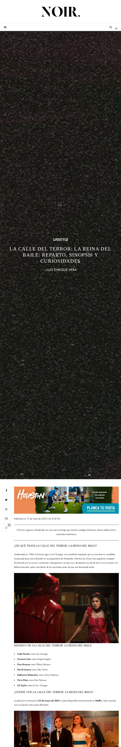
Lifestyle (60, 239)
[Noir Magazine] (60, 12)
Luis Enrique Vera (61, 269)
